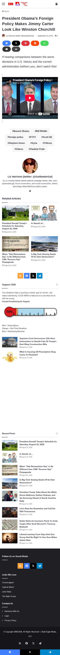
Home (6, 11)
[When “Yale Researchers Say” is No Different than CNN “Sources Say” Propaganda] (15, 243)
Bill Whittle (41, 131)
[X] (16, 43)
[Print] (16, 49)
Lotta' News (6, 592)
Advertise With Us (12, 611)
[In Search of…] (44, 213)
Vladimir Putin (37, 149)
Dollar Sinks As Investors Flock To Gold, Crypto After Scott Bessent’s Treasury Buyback (39, 524)
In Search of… (38, 223)
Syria (34, 143)
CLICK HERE (23, 296)
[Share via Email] (6, 49)
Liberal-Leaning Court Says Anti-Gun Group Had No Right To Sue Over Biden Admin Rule (38, 537)
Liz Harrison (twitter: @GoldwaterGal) (20, 36)
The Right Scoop (9, 596)
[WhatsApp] (44, 43)
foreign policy (16, 137)
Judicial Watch (8, 587)
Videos (19, 149)
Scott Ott (47, 137)
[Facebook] (6, 43)
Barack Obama (21, 131)
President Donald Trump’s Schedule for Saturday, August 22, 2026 (14, 226)
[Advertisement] (30, 398)
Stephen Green (17, 143)
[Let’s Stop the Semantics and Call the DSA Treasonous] (9, 512)
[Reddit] (35, 43)
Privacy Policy (10, 620)
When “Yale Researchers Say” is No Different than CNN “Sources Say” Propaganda (36, 469)
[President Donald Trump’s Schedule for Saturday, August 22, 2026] (15, 213)
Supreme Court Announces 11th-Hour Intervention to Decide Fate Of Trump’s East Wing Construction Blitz (38, 341)
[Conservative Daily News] (18, 4)
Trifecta (48, 143)
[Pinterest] (25, 43)
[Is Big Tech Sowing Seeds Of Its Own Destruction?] (44, 243)
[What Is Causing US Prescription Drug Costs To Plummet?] (9, 357)
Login (7, 616)
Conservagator (8, 582)
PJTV (33, 137)
